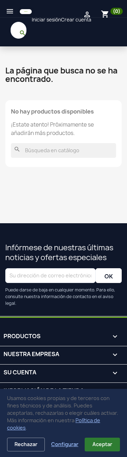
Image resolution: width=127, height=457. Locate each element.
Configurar (64, 444)
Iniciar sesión (46, 20)
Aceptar (102, 444)
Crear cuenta (76, 20)
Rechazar (25, 444)
